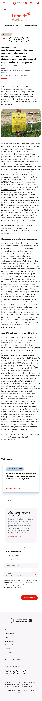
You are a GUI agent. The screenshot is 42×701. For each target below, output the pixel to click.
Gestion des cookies (27, 686)
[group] (21, 123)
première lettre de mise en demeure (17, 202)
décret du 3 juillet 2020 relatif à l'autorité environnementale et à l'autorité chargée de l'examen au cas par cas (20, 212)
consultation (9, 146)
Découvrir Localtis (15, 536)
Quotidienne (14, 555)
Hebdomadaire (14, 560)
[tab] (8, 500)
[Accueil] (20, 3)
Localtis (5, 9)
